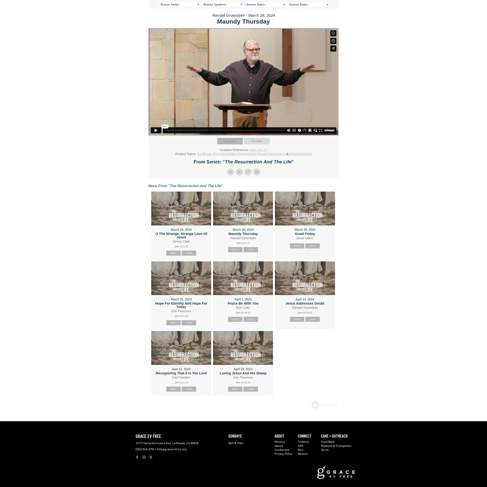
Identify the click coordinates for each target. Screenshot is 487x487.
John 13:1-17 (258, 150)
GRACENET (450, 17)
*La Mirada (204, 154)
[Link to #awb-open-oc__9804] (473, 17)
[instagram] (144, 457)
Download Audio (301, 154)
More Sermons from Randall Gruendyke (257, 154)
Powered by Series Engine (324, 405)
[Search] (459, 17)
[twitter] (150, 457)
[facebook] (137, 457)
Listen (259, 141)
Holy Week (220, 154)
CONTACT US (435, 17)
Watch (232, 141)
